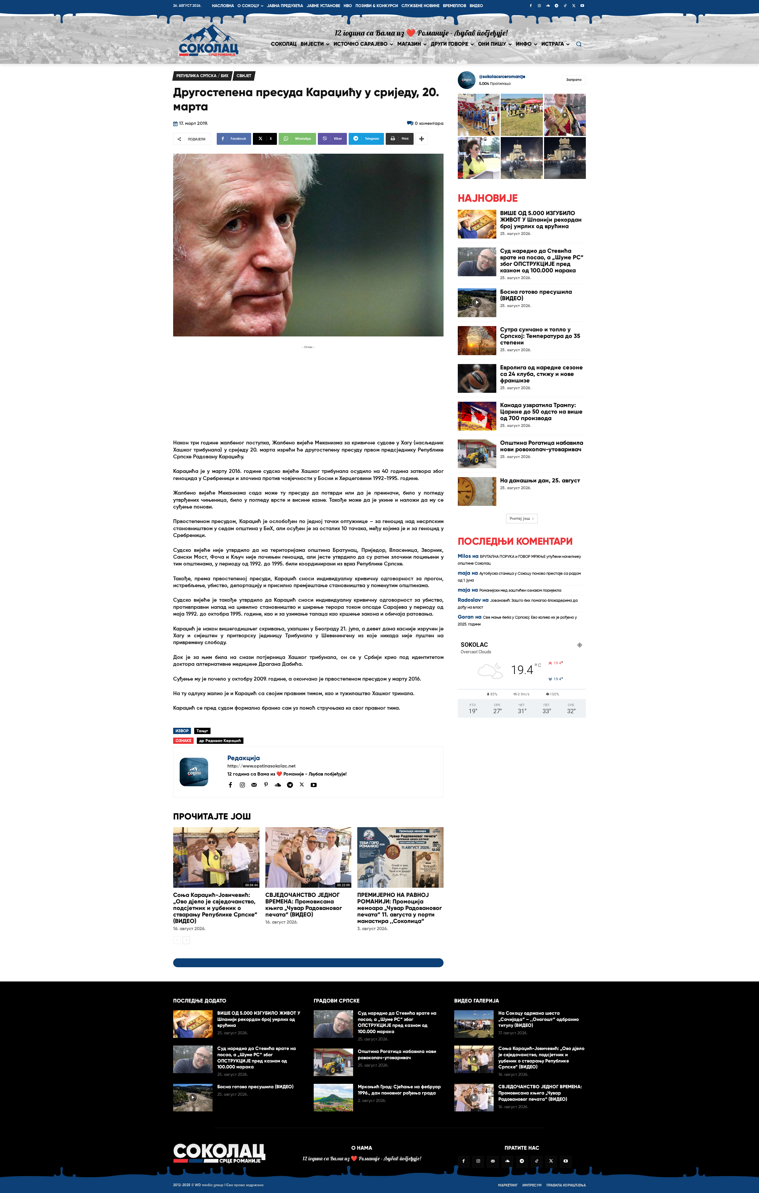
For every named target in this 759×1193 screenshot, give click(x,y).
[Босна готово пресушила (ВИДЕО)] (477, 302)
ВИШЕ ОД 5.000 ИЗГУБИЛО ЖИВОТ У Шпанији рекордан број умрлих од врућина (541, 219)
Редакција (243, 758)
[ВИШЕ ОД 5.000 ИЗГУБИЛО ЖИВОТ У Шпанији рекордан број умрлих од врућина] (477, 224)
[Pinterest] (266, 785)
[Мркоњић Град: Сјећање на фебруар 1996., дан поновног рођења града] (333, 1097)
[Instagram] (539, 6)
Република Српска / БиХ (202, 76)
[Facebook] (530, 6)
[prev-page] (177, 940)
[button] (579, 44)
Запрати (573, 80)
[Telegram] (556, 6)
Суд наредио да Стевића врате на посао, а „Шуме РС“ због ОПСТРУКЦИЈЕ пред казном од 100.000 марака (541, 260)
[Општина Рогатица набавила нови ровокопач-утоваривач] (477, 453)
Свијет (244, 76)
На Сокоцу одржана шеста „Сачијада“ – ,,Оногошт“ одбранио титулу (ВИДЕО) (538, 1019)
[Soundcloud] (547, 6)
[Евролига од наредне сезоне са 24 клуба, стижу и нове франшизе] (477, 378)
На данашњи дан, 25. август (540, 480)
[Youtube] (582, 6)
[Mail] (254, 785)
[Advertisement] (308, 391)
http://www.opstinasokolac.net (261, 766)
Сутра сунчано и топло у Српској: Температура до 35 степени (540, 336)
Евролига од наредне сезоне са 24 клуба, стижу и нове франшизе (541, 374)
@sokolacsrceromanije (502, 76)
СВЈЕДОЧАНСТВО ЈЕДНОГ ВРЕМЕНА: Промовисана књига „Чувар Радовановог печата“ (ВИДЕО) (303, 904)
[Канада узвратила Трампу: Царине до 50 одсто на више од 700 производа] (477, 416)
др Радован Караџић (220, 741)
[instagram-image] (479, 115)
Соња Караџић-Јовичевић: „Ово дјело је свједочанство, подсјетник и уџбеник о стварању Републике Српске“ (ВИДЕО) (215, 907)
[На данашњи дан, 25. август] (477, 491)
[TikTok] (565, 6)
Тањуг (202, 731)
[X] (573, 6)
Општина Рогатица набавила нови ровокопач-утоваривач (541, 446)
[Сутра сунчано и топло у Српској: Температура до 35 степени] (477, 340)
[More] (421, 139)
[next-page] (186, 940)
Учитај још (519, 519)
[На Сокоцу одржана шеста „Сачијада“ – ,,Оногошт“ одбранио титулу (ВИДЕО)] (474, 1024)
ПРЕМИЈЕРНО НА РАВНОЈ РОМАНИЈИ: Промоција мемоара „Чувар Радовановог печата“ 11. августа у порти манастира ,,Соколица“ (399, 907)
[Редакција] (200, 772)
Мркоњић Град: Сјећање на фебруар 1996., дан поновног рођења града (399, 1090)
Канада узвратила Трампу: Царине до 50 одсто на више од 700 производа (541, 411)
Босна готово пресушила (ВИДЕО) (536, 295)
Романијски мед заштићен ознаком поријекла (520, 590)
